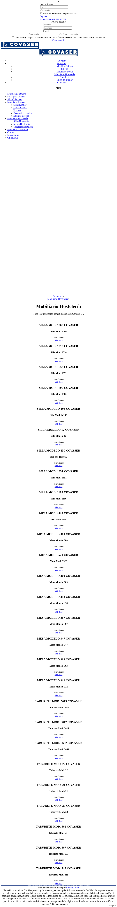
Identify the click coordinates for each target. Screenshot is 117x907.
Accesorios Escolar (22, 113)
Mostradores (13, 135)
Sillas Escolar (19, 105)
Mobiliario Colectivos (17, 129)
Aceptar (112, 905)
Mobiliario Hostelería (17, 118)
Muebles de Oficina (16, 94)
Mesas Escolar (20, 107)
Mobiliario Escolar (16, 102)
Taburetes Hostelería (23, 126)
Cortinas (11, 132)
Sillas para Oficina (16, 96)
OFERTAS (12, 137)
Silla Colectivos (14, 99)
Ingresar (44, 16)
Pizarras (17, 110)
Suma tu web (72, 887)
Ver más (58, 340)
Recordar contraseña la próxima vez (60, 13)
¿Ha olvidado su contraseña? (53, 19)
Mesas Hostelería (21, 124)
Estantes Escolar (21, 115)
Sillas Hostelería (21, 121)
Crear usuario (58, 40)
